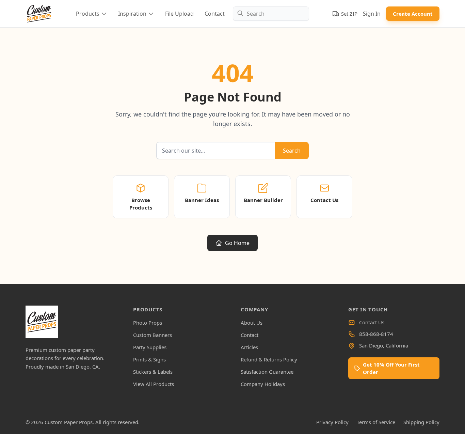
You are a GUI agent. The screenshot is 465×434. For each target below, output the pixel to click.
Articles (249, 347)
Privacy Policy (332, 422)
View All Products (153, 384)
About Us (251, 322)
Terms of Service (376, 422)
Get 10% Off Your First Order (391, 368)
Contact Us (371, 322)
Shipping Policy (421, 422)
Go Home (237, 243)
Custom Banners (152, 334)
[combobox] (271, 13)
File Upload (179, 13)
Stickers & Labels (153, 371)
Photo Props (147, 322)
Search (292, 150)
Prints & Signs (149, 359)
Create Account (413, 13)
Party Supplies (149, 347)
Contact (215, 13)
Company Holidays (263, 384)
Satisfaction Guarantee (267, 371)
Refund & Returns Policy (269, 359)
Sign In (372, 13)
